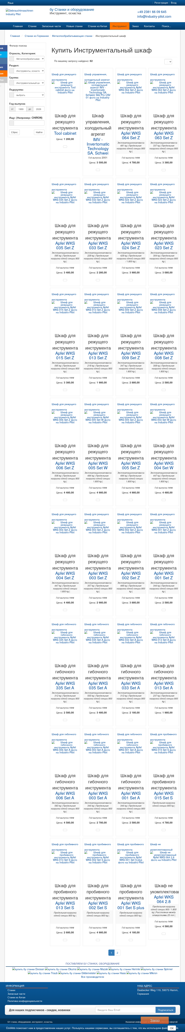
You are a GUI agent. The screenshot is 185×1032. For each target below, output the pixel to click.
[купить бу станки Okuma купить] (61, 968)
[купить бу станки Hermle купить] (125, 968)
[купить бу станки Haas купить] (111, 972)
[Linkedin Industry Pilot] (161, 999)
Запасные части (51, 26)
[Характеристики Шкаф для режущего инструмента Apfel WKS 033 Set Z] (98, 280)
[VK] (3, 61)
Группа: (14, 77)
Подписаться (165, 1010)
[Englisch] (25, 3)
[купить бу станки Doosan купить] (28, 968)
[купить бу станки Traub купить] (43, 972)
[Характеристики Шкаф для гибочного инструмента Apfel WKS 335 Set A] (65, 720)
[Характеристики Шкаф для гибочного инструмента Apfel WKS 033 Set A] (131, 720)
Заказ (135, 26)
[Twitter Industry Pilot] (148, 999)
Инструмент (120, 26)
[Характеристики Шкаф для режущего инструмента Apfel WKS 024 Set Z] (131, 280)
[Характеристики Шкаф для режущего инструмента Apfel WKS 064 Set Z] (131, 170)
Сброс (14, 132)
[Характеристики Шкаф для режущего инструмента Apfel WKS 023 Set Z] (164, 280)
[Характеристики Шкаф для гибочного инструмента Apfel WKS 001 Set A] (131, 830)
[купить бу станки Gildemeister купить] (77, 972)
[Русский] (31, 3)
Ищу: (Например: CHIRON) (25, 117)
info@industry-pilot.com (154, 16)
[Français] (44, 3)
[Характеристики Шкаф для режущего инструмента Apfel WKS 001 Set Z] (164, 610)
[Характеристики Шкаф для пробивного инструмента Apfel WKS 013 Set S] (65, 940)
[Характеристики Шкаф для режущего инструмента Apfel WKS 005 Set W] (98, 500)
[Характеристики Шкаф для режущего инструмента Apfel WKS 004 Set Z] (65, 610)
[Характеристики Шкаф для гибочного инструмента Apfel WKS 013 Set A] (164, 720)
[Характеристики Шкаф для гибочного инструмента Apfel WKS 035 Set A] (98, 720)
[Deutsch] (18, 3)
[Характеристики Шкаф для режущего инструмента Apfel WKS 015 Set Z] (65, 390)
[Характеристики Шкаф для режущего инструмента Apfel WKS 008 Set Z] (164, 390)
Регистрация (161, 2)
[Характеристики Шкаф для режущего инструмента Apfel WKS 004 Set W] (164, 500)
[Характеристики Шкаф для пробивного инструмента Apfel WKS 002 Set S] (98, 940)
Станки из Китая (97, 26)
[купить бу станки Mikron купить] (141, 972)
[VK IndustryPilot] (174, 999)
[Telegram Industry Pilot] (155, 999)
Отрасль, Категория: (22, 53)
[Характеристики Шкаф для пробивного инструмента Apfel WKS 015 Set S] (164, 830)
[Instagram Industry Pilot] (167, 999)
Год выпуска (17, 103)
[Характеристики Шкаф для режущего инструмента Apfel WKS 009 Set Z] (131, 390)
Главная (18, 26)
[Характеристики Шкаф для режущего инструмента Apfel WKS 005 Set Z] (131, 500)
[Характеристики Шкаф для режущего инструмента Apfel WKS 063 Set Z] (164, 170)
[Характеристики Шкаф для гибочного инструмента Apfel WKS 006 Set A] (65, 830)
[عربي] (51, 3)
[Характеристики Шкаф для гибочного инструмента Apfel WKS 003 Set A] (98, 830)
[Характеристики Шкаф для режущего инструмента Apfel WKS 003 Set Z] (98, 610)
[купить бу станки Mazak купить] (93, 968)
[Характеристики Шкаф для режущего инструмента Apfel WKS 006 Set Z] (65, 500)
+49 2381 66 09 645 (151, 11)
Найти (39, 132)
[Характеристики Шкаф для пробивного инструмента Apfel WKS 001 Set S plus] (131, 940)
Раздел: (14, 65)
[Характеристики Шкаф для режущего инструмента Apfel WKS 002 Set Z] (131, 610)
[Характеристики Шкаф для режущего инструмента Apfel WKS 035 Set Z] (65, 280)
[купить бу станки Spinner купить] (157, 968)
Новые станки (74, 26)
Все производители (92, 976)
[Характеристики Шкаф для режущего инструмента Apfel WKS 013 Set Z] (98, 390)
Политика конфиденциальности (25, 1001)
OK (172, 1028)
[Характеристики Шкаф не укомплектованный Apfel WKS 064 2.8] (164, 934)
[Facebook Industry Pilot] (142, 999)
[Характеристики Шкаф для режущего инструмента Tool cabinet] (65, 147)
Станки (32, 26)
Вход (174, 2)
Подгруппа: (16, 89)
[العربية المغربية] (38, 3)
